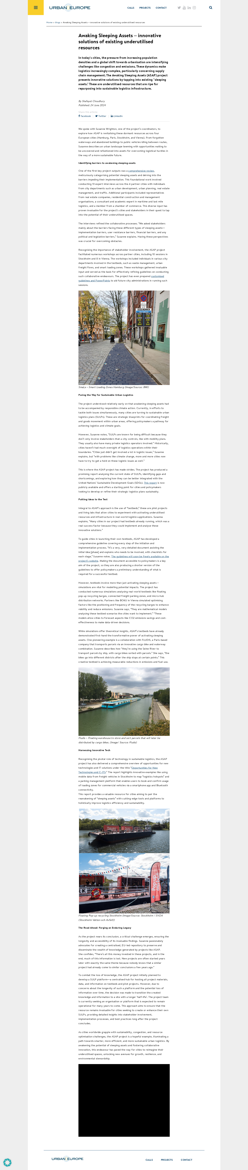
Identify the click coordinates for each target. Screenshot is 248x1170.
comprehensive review (141, 170)
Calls (130, 7)
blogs (57, 22)
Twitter (102, 116)
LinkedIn (118, 116)
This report (150, 482)
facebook (85, 116)
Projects (145, 7)
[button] (7, 1162)
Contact (161, 7)
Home (49, 22)
